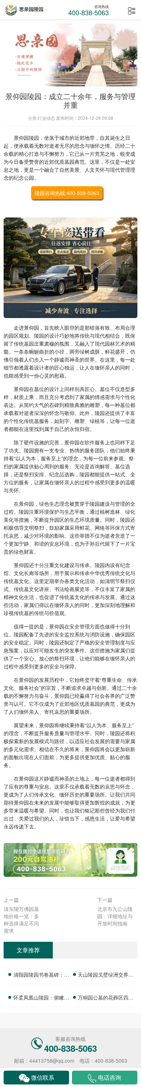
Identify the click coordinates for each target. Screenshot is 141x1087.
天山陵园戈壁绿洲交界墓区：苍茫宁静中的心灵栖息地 (105, 975)
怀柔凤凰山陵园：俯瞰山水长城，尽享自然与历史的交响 (41, 998)
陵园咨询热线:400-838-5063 (67, 192)
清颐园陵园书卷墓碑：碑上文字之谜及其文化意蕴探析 (41, 975)
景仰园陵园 (26, 137)
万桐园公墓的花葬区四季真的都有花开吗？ (105, 998)
